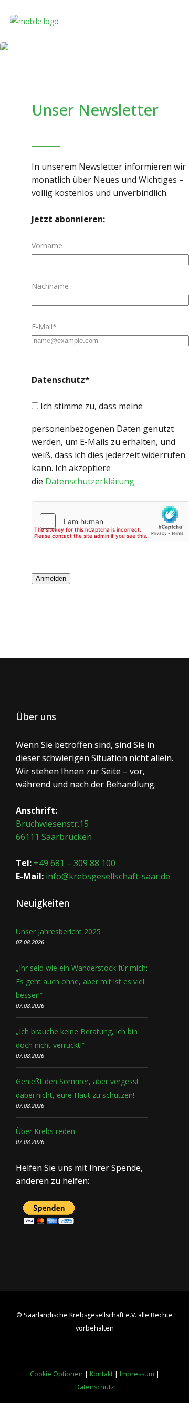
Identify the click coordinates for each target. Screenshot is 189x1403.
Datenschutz (94, 1387)
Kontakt (101, 1373)
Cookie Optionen (56, 1373)
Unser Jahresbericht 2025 (58, 932)
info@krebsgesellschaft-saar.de (108, 876)
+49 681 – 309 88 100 (75, 863)
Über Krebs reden (45, 1131)
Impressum (137, 1373)
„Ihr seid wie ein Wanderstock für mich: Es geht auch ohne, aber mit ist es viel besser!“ (82, 981)
